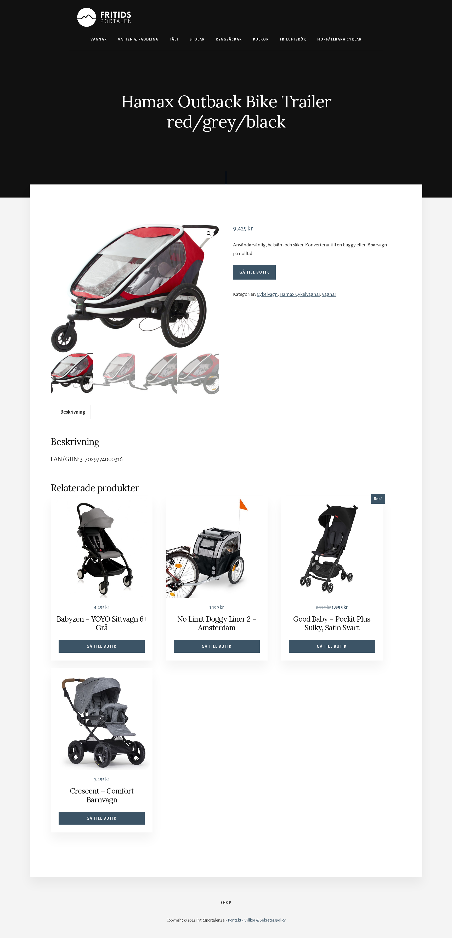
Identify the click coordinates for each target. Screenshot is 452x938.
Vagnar (329, 294)
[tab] (73, 412)
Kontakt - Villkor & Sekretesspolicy (257, 920)
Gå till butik (254, 272)
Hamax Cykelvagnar (300, 294)
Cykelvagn (267, 294)
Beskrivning (72, 412)
